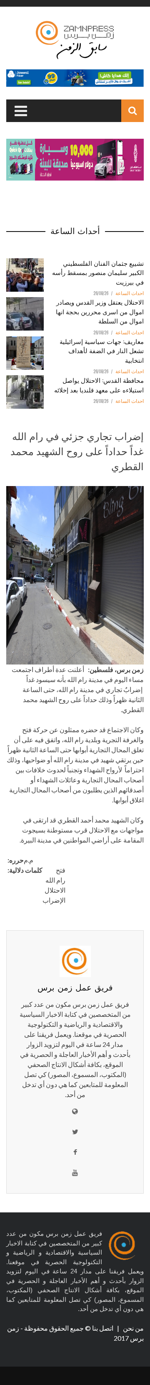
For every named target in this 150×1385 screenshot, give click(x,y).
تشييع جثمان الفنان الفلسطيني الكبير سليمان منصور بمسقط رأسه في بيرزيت (98, 272)
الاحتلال (55, 890)
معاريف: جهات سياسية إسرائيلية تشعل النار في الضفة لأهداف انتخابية (102, 350)
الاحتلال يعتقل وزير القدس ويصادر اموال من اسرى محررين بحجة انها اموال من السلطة (100, 311)
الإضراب (53, 900)
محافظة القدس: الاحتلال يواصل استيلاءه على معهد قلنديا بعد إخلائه (99, 384)
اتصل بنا (103, 1328)
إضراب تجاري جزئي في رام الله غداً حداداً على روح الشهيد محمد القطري (77, 450)
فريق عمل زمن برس (75, 986)
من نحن (133, 1328)
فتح (60, 870)
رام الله (55, 880)
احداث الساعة (129, 293)
